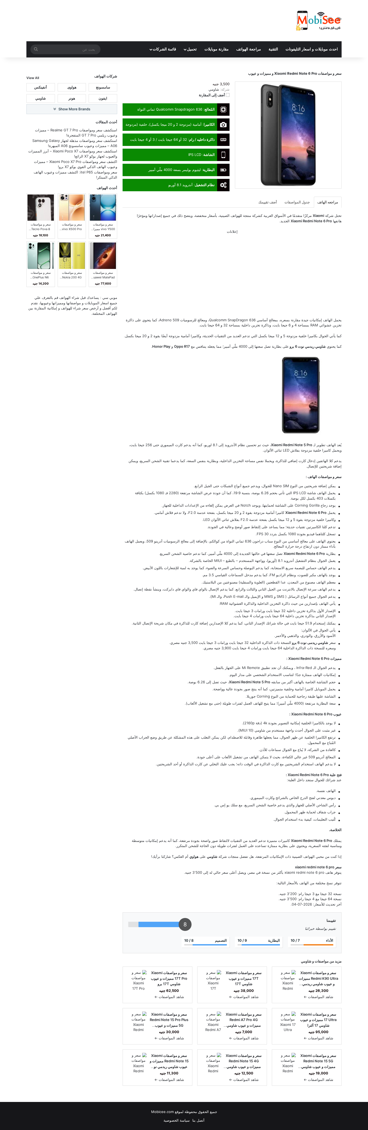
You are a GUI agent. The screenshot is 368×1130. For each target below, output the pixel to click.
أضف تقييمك (267, 202)
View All (32, 78)
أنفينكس (40, 87)
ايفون (103, 98)
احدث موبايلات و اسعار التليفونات (312, 49)
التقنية (273, 49)
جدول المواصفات (297, 202)
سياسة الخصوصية (177, 1120)
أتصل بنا (198, 1120)
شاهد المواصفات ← (318, 997)
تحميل (192, 49)
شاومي (306, 961)
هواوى (72, 87)
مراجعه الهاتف (327, 202)
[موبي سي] (318, 20)
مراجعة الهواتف (248, 49)
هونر (71, 98)
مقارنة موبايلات (216, 49)
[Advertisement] (232, 277)
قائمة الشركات (164, 49)
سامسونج (103, 87)
